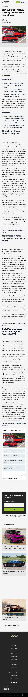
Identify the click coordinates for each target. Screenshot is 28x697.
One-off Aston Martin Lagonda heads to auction (14, 564)
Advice (6, 6)
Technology (14, 656)
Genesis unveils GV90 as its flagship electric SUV (14, 610)
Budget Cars (14, 667)
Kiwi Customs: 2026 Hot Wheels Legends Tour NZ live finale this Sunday (14, 539)
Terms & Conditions (14, 673)
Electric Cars (14, 651)
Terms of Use (10, 516)
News (14, 643)
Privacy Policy (18, 516)
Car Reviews (14, 640)
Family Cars (14, 659)
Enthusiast (14, 662)
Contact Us (14, 670)
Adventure (14, 664)
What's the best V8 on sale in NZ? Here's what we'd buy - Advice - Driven (14, 85)
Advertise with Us (14, 678)
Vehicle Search (14, 653)
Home (3, 6)
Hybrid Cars (14, 648)
